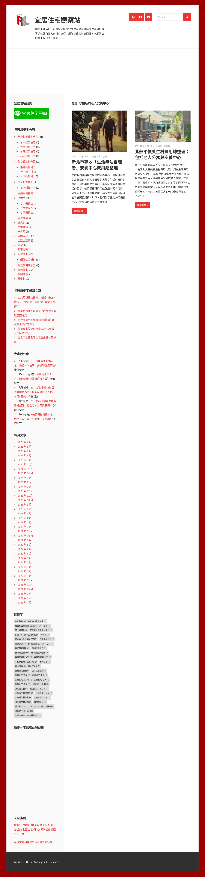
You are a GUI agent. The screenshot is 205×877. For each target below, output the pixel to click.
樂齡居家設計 (22, 648)
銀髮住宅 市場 (22, 675)
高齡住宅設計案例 (24, 711)
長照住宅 (23, 269)
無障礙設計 (24, 236)
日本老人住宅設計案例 (26, 639)
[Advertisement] (102, 71)
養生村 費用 (21, 706)
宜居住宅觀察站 (57, 20)
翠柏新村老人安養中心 (26, 661)
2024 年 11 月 (25, 468)
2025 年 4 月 (25, 451)
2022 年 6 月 (25, 553)
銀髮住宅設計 (28, 259)
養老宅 (34, 706)
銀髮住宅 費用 (22, 684)
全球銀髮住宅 (25, 181)
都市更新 (23, 249)
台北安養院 (26, 208)
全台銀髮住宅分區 (28, 136)
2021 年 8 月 (25, 598)
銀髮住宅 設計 (41, 679)
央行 (18, 634)
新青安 (45, 634)
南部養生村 (26, 167)
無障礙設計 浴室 (23, 657)
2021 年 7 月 (25, 602)
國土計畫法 (21, 630)
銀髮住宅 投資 (39, 675)
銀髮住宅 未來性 (23, 679)
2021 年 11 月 (25, 584)
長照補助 (23, 274)
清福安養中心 (39, 648)
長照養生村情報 (99, 156)
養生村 (21, 278)
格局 (50, 643)
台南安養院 (26, 212)
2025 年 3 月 (25, 455)
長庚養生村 (21, 688)
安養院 (21, 197)
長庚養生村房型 (44, 693)
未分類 (21, 231)
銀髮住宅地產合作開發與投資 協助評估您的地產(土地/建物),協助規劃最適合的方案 (35, 829)
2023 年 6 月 (25, 508)
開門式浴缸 (40, 702)
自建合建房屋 (25, 240)
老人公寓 (20, 666)
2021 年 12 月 (25, 580)
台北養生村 (26, 176)
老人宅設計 (34, 666)
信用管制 (20, 621)
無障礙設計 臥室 (42, 657)
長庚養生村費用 (42, 697)
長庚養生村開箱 (23, 702)
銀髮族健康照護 (27, 265)
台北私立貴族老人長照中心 (28, 625)
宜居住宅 (23, 218)
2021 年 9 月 (25, 593)
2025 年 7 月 (25, 442)
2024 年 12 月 (25, 464)
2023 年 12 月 (25, 491)
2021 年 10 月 (25, 589)
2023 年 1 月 (25, 526)
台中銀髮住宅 (28, 142)
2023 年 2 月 (25, 522)
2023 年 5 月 (25, 513)
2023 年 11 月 (25, 495)
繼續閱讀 (78, 211)
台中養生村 (26, 171)
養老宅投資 (47, 706)
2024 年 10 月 (25, 473)
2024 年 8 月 (25, 482)
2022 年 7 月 (25, 549)
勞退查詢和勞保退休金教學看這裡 (33, 842)
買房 (20, 245)
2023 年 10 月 (25, 500)
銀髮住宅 (23, 253)
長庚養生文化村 (40, 684)
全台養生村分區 (27, 161)
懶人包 (21, 222)
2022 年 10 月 (25, 535)
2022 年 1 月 (25, 575)
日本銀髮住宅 (28, 187)
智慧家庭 (20, 643)
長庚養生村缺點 (23, 697)
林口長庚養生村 (36, 643)
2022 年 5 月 (25, 558)
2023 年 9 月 (25, 504)
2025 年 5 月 (25, 446)
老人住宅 (45, 661)
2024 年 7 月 (25, 486)
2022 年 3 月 (25, 566)
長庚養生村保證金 (24, 693)
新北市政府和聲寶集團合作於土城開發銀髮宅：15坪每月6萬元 (34, 392)
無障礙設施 (22, 652)
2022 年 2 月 (25, 571)
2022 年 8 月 (25, 544)
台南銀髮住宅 (28, 151)
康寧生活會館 (31, 634)
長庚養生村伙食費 (39, 688)
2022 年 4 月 (25, 562)
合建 (47, 625)
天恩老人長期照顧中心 (41, 630)
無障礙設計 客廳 (39, 652)
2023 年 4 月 (25, 517)
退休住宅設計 (39, 670)
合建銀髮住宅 (25, 193)
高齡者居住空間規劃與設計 (28, 715)
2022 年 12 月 (25, 531)
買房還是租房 (22, 670)
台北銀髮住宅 (28, 146)
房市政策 (23, 227)
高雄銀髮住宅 (28, 155)
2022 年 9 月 (25, 540)
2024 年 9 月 (25, 477)
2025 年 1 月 (25, 459)
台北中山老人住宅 (37, 621)
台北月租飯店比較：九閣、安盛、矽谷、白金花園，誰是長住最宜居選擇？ (35, 302)
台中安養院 (26, 203)
